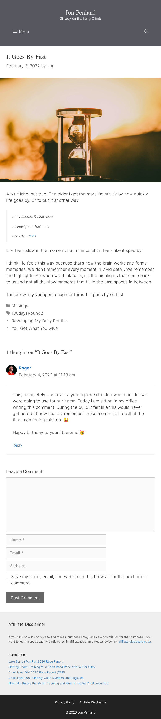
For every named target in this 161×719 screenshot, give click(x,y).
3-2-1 (32, 236)
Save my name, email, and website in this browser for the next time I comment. (79, 579)
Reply (17, 445)
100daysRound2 (27, 313)
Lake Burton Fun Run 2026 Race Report (35, 661)
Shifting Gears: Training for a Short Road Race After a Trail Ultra (51, 667)
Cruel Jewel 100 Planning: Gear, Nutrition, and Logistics (45, 678)
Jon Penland (80, 12)
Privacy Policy (64, 702)
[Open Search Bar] (146, 31)
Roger (25, 368)
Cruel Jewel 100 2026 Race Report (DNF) (36, 672)
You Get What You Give (35, 328)
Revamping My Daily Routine (40, 320)
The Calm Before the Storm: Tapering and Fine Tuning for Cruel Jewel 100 (58, 683)
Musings (20, 305)
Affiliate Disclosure (92, 702)
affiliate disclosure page (134, 641)
